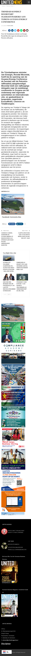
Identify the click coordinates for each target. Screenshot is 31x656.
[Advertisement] (15, 55)
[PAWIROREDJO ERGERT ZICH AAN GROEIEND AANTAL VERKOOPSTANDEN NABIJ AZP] (22, 257)
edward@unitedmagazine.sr (10, 640)
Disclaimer (6, 643)
